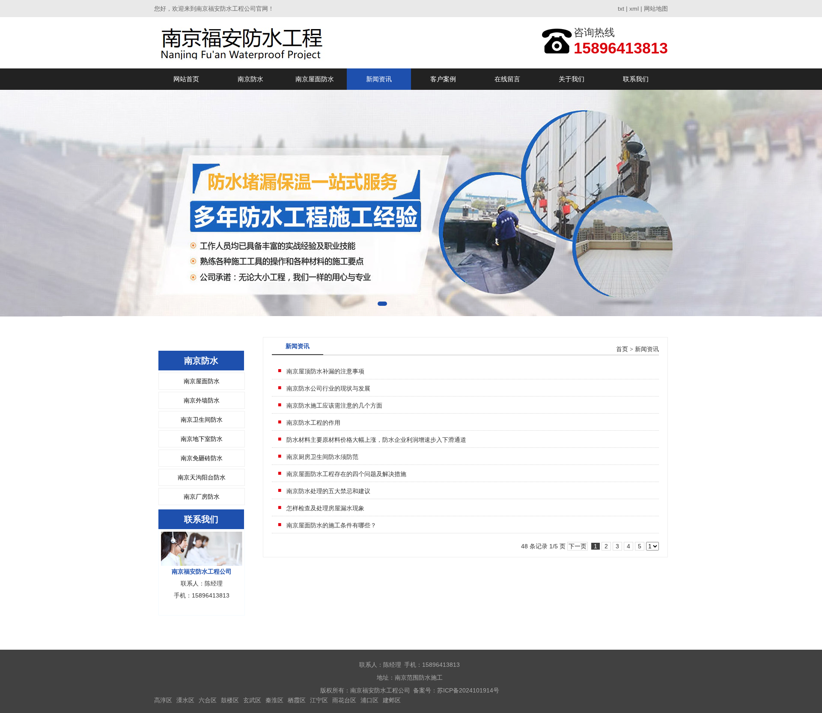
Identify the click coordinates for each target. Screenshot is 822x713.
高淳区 (163, 700)
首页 (622, 349)
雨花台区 (344, 700)
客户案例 (443, 79)
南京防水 (250, 79)
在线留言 (507, 79)
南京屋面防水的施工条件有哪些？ (331, 525)
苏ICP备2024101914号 (468, 690)
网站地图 (656, 8)
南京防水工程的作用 (313, 422)
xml (634, 8)
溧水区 (185, 700)
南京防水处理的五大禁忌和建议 (328, 491)
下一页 (578, 546)
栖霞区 (297, 700)
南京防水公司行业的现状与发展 (328, 388)
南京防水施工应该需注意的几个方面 (334, 405)
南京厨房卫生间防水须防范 (322, 456)
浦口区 (369, 700)
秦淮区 (274, 700)
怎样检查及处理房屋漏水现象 (325, 508)
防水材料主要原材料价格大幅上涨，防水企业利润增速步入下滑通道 (376, 439)
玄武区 (252, 700)
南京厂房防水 (202, 496)
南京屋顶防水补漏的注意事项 (325, 371)
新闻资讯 (379, 79)
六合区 (208, 700)
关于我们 (571, 79)
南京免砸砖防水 (202, 458)
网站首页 (186, 79)
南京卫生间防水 (202, 419)
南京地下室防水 (202, 438)
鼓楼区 (230, 700)
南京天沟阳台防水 (202, 477)
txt (621, 8)
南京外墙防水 (202, 400)
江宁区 (319, 700)
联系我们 (636, 79)
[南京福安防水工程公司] (242, 42)
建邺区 (392, 700)
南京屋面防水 (314, 79)
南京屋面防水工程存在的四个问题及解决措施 (346, 473)
